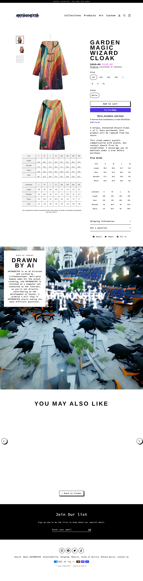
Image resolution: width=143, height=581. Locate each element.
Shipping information (102, 221)
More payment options (110, 115)
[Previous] (4, 441)
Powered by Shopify (79, 566)
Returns (75, 557)
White (94, 95)
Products (90, 15)
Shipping (94, 67)
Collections (72, 15)
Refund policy (108, 557)
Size (92, 72)
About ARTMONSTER (32, 557)
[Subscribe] (89, 530)
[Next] (139, 441)
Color (93, 90)
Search (17, 557)
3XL (101, 77)
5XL (116, 77)
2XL (93, 77)
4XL (109, 77)
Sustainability (51, 557)
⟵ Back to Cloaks (71, 493)
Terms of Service (90, 557)
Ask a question (98, 228)
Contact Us (123, 557)
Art (101, 15)
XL (104, 83)
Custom (110, 15)
